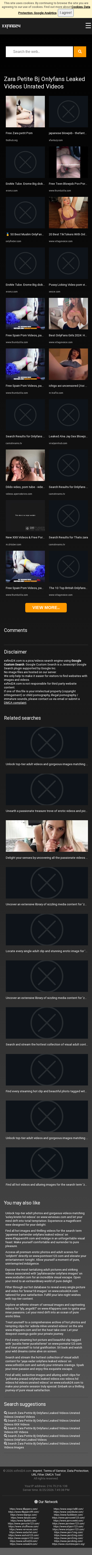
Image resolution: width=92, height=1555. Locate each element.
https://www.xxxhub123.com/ (23, 1535)
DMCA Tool (53, 1474)
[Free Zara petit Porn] (25, 126)
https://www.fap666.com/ (23, 1520)
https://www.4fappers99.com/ (23, 1511)
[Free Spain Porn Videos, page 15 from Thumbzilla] (25, 328)
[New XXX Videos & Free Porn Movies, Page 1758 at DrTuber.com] (25, 531)
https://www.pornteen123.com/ (68, 1523)
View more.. (46, 607)
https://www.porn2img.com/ (68, 1535)
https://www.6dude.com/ (23, 1517)
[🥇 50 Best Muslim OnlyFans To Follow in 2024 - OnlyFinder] (25, 227)
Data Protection (77, 1471)
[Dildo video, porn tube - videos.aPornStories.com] (25, 480)
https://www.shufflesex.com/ (23, 1526)
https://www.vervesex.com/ (23, 1529)
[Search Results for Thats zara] (68, 531)
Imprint (37, 1471)
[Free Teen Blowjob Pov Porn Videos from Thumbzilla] (68, 177)
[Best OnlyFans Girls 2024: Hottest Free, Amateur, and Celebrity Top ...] (68, 328)
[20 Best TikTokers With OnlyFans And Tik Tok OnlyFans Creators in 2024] (68, 227)
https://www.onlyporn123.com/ (68, 1529)
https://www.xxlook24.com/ (24, 1544)
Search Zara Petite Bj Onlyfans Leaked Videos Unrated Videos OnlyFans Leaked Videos (42, 1438)
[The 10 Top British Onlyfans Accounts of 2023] (68, 581)
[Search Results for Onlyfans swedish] (25, 429)
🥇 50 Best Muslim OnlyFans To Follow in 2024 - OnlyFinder (44, 234)
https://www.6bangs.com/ (23, 1514)
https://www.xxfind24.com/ (24, 1541)
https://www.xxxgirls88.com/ (69, 1509)
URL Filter (37, 1474)
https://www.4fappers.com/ (24, 1509)
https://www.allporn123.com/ (68, 1526)
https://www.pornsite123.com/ (24, 1523)
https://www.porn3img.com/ (68, 1538)
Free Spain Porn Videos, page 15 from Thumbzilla (38, 335)
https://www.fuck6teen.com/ (68, 1514)
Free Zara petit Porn (19, 133)
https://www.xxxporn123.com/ (23, 1538)
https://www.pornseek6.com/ (68, 1520)
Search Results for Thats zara (68, 537)
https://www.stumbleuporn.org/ (68, 1544)
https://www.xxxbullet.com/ (23, 1532)
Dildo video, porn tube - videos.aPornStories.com (38, 487)
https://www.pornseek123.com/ (68, 1517)
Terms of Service (54, 1471)
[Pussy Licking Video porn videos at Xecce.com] (68, 278)
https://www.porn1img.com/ (68, 1532)
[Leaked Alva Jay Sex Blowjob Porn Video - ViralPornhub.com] (68, 429)
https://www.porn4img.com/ (68, 1541)
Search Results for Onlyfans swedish (30, 436)
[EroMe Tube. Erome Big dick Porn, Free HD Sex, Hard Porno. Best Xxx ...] (25, 177)
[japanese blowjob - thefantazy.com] (68, 126)
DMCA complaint (15, 703)
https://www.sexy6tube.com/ (69, 1511)
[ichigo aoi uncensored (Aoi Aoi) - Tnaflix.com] (68, 379)
